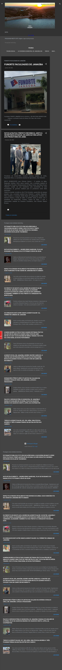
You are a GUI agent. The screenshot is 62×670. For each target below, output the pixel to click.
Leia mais (44, 244)
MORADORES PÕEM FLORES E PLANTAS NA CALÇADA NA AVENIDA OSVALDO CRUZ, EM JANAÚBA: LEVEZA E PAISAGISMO (22, 380)
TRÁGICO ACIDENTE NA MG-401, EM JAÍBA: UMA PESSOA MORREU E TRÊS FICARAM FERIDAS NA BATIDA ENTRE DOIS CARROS (23, 422)
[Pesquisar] (60, 4)
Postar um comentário (11, 215)
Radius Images (35, 446)
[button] (46, 64)
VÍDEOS (47, 51)
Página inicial (11, 51)
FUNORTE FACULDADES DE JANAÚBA (23, 64)
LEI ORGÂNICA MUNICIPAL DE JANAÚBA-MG (30, 51)
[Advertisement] (56, 78)
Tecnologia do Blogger (32, 443)
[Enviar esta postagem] (19, 125)
